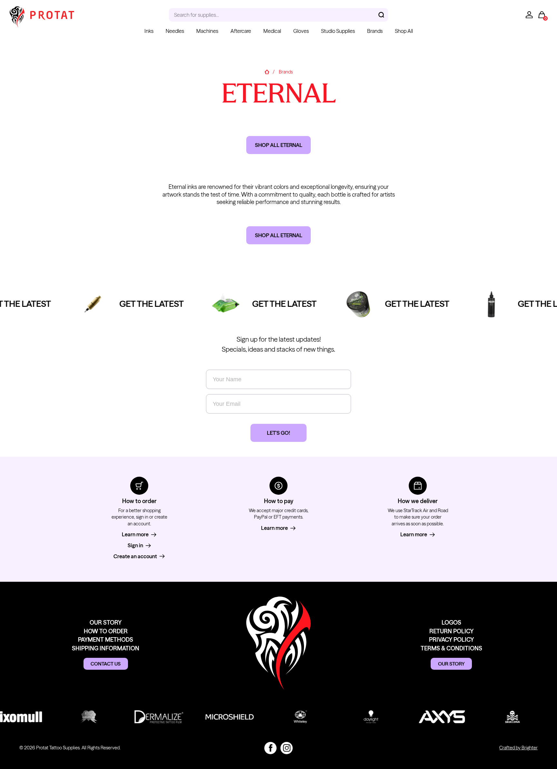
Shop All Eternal (278, 145)
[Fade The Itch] (83, 716)
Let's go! (278, 433)
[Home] (267, 72)
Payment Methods (105, 639)
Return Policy (451, 631)
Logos (451, 622)
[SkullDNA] (507, 716)
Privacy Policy (451, 639)
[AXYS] (437, 716)
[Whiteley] (295, 716)
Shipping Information (105, 648)
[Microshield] (224, 716)
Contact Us (106, 664)
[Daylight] (366, 716)
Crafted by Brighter (518, 748)
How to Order (106, 631)
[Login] (529, 14)
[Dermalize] (154, 716)
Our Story (106, 622)
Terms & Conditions (451, 648)
